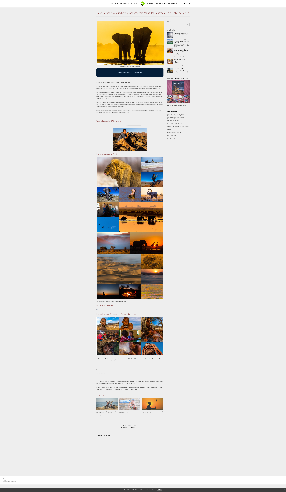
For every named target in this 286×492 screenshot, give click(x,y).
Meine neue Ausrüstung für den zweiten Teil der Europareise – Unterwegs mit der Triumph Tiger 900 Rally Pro (181, 51)
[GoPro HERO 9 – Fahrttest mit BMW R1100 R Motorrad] (170, 70)
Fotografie (130, 425)
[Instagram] (189, 3)
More (129, 82)
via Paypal (179, 117)
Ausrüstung (158, 3)
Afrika (126, 425)
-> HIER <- (99, 358)
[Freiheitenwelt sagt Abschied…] (170, 35)
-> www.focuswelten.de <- (134, 125)
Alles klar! (159, 489)
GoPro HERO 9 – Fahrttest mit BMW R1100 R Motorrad (180, 69)
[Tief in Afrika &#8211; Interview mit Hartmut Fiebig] (152, 404)
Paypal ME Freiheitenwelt (176, 132)
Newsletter (174, 3)
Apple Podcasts (111, 82)
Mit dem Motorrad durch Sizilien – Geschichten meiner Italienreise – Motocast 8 (181, 41)
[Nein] (284, 490)
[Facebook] (181, 3)
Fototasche (150, 3)
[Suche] (187, 24)
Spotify (118, 82)
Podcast (136, 3)
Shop (120, 3)
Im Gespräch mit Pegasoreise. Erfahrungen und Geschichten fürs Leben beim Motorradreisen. (106, 412)
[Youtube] (186, 3)
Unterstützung (166, 3)
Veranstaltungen (127, 3)
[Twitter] (184, 3)
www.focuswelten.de (120, 301)
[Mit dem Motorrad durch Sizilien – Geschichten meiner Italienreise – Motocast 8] (170, 41)
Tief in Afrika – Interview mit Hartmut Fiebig (152, 411)
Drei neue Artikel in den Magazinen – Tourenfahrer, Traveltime (180, 61)
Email (122, 82)
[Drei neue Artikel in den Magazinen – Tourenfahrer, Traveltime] (170, 61)
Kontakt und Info (113, 3)
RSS (126, 82)
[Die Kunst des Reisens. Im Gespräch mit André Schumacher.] (129, 404)
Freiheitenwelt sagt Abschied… (181, 33)
